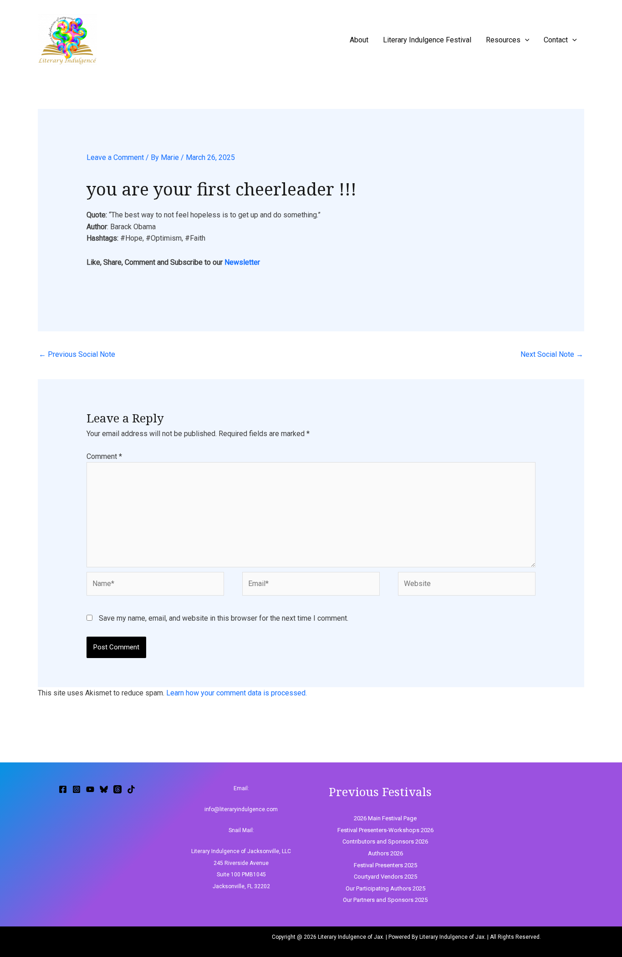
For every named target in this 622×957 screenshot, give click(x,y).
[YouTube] (90, 789)
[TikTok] (131, 789)
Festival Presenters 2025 (385, 865)
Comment (104, 456)
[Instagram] (76, 789)
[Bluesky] (104, 789)
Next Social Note (551, 354)
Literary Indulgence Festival (427, 40)
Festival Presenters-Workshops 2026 (385, 830)
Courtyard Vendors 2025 (385, 876)
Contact (556, 40)
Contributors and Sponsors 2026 (385, 841)
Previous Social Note (77, 354)
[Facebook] (63, 789)
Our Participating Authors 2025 (385, 888)
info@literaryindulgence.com (241, 809)
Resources (503, 40)
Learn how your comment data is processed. (236, 693)
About (359, 40)
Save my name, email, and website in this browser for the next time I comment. (223, 618)
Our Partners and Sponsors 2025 (385, 899)
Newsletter (242, 262)
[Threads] (117, 789)
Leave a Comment (115, 157)
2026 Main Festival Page (385, 818)
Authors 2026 (385, 853)
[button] (525, 40)
